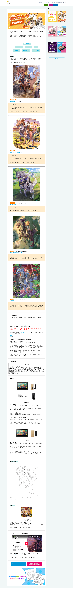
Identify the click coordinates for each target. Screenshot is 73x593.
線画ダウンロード (26, 50)
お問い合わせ (23, 591)
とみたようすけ (13, 152)
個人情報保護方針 (12, 591)
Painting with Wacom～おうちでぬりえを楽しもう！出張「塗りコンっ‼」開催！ (52, 38)
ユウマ (17, 37)
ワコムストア (47, 2)
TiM (11, 204)
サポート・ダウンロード (41, 2)
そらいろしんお (13, 252)
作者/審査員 (16, 50)
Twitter (18, 325)
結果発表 (27, 43)
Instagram (65, 2)
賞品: (11, 335)
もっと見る (56, 58)
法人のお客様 (58, 2)
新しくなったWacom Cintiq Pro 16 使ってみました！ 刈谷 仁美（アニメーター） (61, 54)
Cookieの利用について (18, 591)
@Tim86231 (14, 204)
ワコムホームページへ (28, 591)
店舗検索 (53, 2)
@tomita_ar (20, 152)
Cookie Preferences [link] (38, 591)
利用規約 (8, 591)
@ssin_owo (19, 252)
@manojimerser (17, 300)
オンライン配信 (36, 50)
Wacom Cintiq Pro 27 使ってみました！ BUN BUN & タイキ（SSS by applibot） (52, 54)
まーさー (12, 300)
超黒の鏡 (12, 101)
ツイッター (61, 2)
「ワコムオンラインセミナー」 (16, 554)
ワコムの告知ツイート (24, 332)
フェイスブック (63, 2)
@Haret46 (16, 101)
